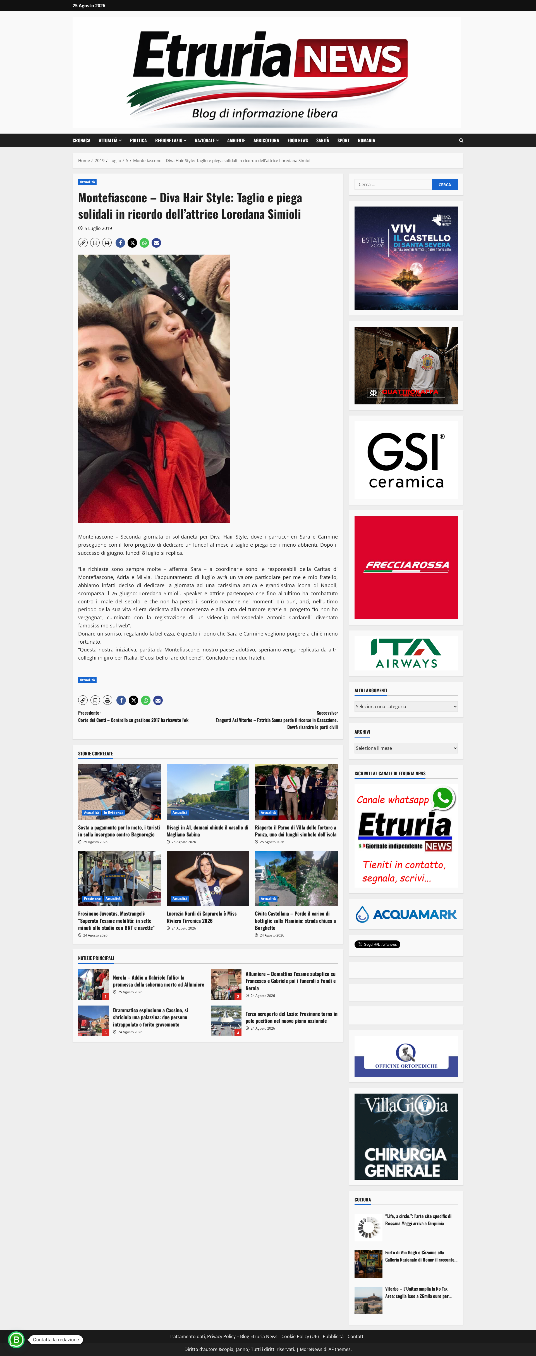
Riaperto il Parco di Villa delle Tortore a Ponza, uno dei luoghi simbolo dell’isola (295, 831)
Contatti (356, 1336)
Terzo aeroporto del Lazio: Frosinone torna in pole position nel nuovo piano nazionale (226, 1021)
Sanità (322, 140)
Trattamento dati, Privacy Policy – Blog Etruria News (223, 1336)
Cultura (363, 1199)
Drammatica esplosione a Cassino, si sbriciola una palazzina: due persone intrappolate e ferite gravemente (93, 1021)
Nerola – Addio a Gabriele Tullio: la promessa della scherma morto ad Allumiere (93, 984)
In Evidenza (113, 812)
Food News (298, 140)
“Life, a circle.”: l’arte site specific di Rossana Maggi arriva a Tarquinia (418, 1220)
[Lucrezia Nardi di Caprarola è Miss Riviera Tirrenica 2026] (208, 878)
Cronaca (81, 140)
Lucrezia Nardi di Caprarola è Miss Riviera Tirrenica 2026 (202, 917)
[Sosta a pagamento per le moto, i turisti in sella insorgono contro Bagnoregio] (119, 792)
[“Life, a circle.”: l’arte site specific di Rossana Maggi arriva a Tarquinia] (368, 1227)
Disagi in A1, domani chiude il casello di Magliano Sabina (207, 831)
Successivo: (277, 719)
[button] (461, 140)
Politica (138, 140)
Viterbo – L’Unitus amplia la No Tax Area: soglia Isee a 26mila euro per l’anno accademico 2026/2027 (417, 1292)
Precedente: (133, 716)
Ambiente (236, 140)
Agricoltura (266, 140)
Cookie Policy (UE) (300, 1336)
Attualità (108, 140)
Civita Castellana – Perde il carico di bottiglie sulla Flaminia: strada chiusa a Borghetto (295, 920)
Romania (366, 140)
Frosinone (92, 898)
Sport (344, 140)
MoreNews (311, 1349)
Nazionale (205, 140)
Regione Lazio (168, 140)
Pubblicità (333, 1336)
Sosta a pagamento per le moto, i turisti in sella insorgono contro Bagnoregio (119, 831)
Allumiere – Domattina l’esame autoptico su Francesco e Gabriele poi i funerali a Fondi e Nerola (226, 984)
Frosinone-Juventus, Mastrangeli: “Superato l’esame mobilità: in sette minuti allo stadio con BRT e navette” (116, 920)
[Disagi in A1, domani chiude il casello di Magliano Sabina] (208, 792)
